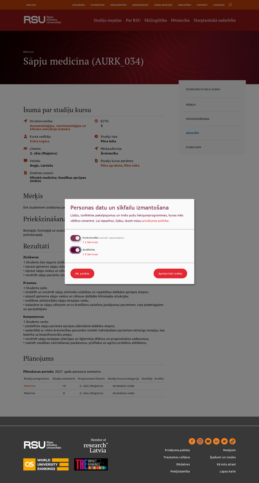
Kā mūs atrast (226, 464)
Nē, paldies (82, 273)
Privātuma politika (177, 450)
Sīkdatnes (183, 464)
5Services (90, 254)
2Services (90, 242)
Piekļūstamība (180, 471)
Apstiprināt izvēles (170, 273)
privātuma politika (155, 220)
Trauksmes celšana (176, 457)
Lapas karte (228, 471)
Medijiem (229, 450)
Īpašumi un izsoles (223, 457)
